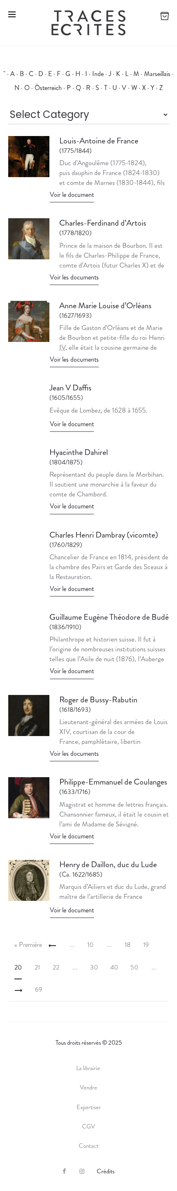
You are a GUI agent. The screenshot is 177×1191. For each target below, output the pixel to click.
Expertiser (89, 1107)
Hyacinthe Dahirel (78, 452)
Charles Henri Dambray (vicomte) (103, 535)
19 (146, 944)
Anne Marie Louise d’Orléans (105, 306)
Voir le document (72, 194)
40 (114, 967)
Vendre (88, 1087)
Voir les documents (74, 277)
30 (94, 967)
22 (56, 967)
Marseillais (157, 73)
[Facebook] (64, 1171)
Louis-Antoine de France (98, 141)
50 (134, 967)
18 (127, 944)
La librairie (88, 1068)
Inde (98, 73)
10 (90, 944)
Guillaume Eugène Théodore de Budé (109, 617)
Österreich (48, 87)
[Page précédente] (52, 945)
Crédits (105, 1171)
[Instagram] (81, 1171)
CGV (88, 1126)
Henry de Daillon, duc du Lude (108, 864)
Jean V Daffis (70, 388)
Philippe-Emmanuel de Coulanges (113, 782)
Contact (88, 1145)
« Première (28, 944)
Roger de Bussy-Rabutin (98, 700)
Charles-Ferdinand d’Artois (102, 223)
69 (38, 989)
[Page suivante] (18, 990)
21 (37, 967)
